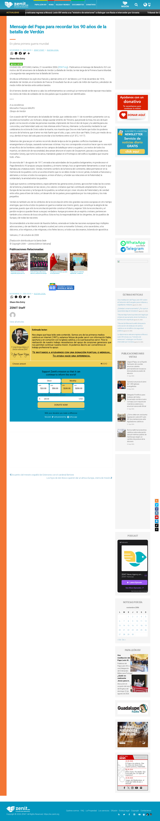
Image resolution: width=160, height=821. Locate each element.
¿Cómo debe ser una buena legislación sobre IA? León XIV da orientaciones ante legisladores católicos (137, 418)
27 (120, 634)
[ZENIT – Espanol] (19, 5)
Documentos (78, 5)
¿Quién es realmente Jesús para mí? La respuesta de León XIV (123, 681)
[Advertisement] (61, 452)
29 (128, 634)
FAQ (82, 811)
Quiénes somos (72, 811)
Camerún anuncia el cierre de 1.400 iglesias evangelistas (136, 384)
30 (133, 634)
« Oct (119, 640)
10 (137, 621)
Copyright (135, 811)
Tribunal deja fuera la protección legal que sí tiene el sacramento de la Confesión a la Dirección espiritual (132, 317)
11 (141, 621)
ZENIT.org (62, 67)
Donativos (91, 5)
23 (133, 630)
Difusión (114, 811)
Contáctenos (146, 811)
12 (146, 621)
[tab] (125, 757)
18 (141, 625)
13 (120, 625)
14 (124, 625)
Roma (51, 5)
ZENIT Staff (39, 50)
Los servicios (103, 811)
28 (124, 634)
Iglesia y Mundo (63, 5)
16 (133, 625)
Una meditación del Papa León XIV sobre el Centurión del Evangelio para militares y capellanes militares (132, 302)
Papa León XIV (40, 5)
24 (137, 630)
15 (128, 625)
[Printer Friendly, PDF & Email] (16, 64)
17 (137, 625)
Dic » (124, 640)
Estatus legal (124, 811)
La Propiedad (91, 811)
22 (128, 630)
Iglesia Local (53, 50)
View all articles (17, 322)
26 (146, 630)
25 (141, 630)
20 (120, 630)
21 (124, 630)
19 (146, 625)
